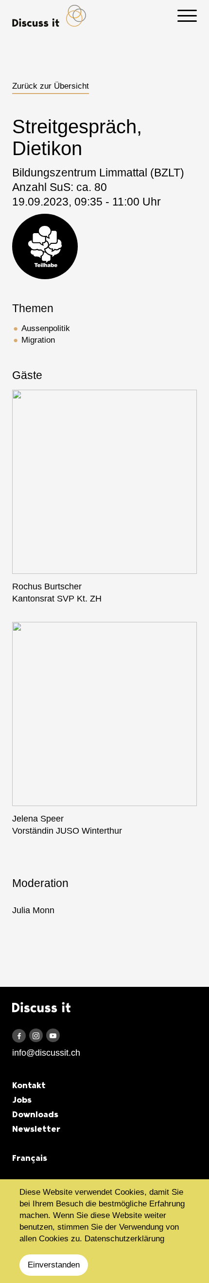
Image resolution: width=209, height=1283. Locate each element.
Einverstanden (54, 1264)
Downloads (35, 1114)
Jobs (22, 1099)
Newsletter (36, 1129)
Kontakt (29, 1085)
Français (29, 1158)
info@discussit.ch (46, 1053)
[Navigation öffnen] (187, 16)
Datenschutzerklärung (124, 1238)
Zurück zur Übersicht (50, 86)
